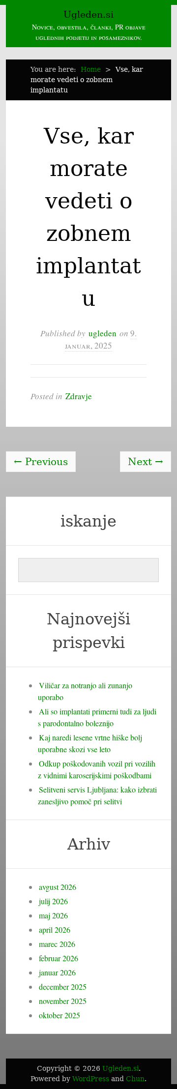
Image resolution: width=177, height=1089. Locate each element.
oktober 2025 (59, 1015)
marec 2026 (57, 944)
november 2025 (63, 1001)
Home (91, 69)
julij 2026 (53, 901)
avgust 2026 (57, 887)
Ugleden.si (88, 14)
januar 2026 (57, 972)
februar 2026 (58, 958)
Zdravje (78, 396)
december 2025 (63, 986)
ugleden (102, 333)
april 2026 (54, 929)
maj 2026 (53, 915)
